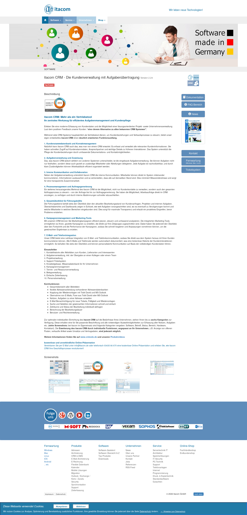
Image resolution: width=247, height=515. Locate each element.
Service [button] (69, 20)
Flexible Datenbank (80, 464)
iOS (45, 458)
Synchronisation (78, 484)
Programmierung (160, 473)
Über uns (130, 453)
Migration (75, 473)
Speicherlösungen (161, 455)
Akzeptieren (61, 506)
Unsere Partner (133, 455)
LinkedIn (87, 415)
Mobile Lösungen (79, 470)
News (194, 114)
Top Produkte (104, 455)
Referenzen (131, 464)
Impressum (49, 494)
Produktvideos (117, 336)
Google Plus (62, 415)
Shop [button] (101, 20)
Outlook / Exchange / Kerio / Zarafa (80, 477)
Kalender (75, 467)
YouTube (79, 415)
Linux (46, 455)
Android (47, 461)
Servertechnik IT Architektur (160, 451)
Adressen (75, 450)
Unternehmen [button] (85, 20)
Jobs (128, 461)
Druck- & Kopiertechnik (163, 475)
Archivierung (77, 453)
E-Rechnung (77, 461)
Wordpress (70, 415)
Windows (48, 450)
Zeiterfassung (77, 490)
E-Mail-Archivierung (80, 458)
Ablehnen (81, 506)
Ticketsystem (193, 169)
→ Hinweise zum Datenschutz (173, 511)
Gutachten (157, 481)
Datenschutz (61, 494)
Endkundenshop (187, 453)
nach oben (198, 494)
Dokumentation (195, 97)
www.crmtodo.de (88, 336)
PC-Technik (158, 461)
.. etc (46, 464)
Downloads (103, 458)
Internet (156, 470)
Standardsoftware (161, 478)
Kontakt (193, 153)
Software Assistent (106, 450)
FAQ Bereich (194, 104)
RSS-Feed (130, 467)
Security (75, 481)
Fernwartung (193, 161)
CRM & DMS (77, 455)
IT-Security (158, 458)
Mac (46, 453)
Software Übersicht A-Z (108, 453)
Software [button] (55, 20)
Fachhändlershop (188, 450)
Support (74, 487)
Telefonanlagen (160, 467)
